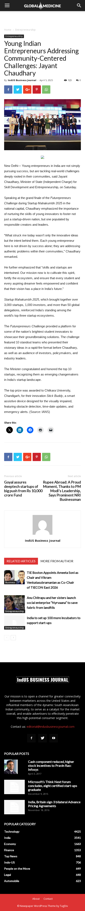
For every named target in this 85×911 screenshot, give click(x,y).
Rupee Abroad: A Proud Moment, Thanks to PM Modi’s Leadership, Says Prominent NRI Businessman (62, 491)
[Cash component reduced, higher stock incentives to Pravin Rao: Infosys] (11, 767)
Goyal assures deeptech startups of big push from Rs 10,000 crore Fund (23, 488)
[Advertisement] (42, 18)
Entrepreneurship (25, 29)
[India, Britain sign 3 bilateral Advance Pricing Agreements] (14, 807)
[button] (79, 5)
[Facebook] (31, 738)
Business (10, 582)
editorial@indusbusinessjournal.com (50, 727)
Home (7, 29)
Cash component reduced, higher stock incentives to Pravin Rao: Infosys (51, 765)
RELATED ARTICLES (21, 561)
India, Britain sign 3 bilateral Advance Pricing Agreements (54, 804)
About (36, 899)
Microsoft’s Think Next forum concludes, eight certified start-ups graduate (52, 785)
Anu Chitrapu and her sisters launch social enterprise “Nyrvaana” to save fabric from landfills (52, 602)
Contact (48, 899)
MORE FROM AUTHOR (56, 561)
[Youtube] (54, 738)
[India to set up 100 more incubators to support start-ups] (14, 622)
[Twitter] (42, 738)
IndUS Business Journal (22, 80)
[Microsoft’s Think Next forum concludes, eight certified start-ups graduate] (14, 787)
